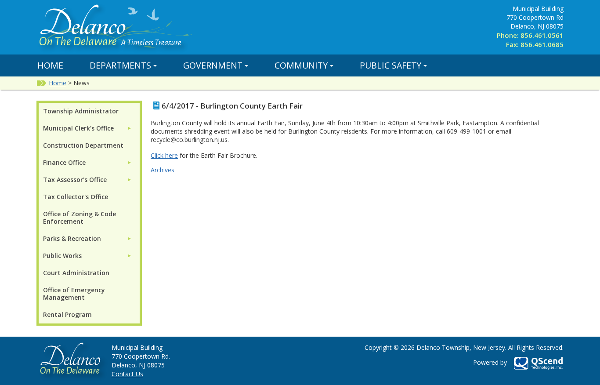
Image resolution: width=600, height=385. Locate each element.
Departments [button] (120, 65)
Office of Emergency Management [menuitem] (74, 293)
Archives (162, 170)
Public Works (62, 255)
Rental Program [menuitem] (67, 314)
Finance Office (64, 162)
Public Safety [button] (390, 65)
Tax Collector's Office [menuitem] (75, 196)
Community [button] (301, 65)
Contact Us (127, 374)
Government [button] (212, 65)
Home (50, 65)
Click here (164, 155)
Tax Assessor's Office (75, 179)
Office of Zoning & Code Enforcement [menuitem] (79, 217)
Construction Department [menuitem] (83, 145)
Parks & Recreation (72, 238)
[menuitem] (87, 128)
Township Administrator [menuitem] (81, 111)
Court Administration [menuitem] (76, 273)
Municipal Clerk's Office (78, 128)
